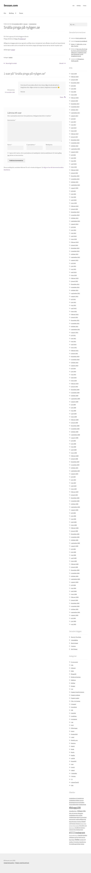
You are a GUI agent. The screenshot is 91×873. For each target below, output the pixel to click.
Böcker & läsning (75, 677)
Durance (78, 823)
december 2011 (75, 320)
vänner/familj (75, 782)
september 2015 (75, 185)
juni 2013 (73, 266)
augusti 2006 (74, 510)
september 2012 (75, 293)
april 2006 (73, 522)
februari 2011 (74, 350)
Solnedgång (74, 640)
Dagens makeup (75, 695)
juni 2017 (73, 122)
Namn (9, 145)
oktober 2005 (74, 540)
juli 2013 (73, 263)
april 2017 (73, 128)
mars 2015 (74, 203)
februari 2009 (74, 420)
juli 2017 (73, 119)
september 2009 (75, 398)
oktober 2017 (74, 110)
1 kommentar (32, 24)
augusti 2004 (74, 582)
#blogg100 (75, 807)
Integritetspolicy (9, 863)
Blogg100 (73, 674)
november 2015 (75, 179)
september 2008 (75, 435)
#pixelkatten (72, 811)
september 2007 (75, 471)
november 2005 (75, 537)
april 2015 (73, 200)
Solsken (82, 840)
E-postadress (31, 145)
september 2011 (75, 329)
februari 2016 (74, 170)
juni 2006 (73, 516)
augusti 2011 (74, 332)
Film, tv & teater (75, 701)
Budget (73, 686)
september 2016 (75, 149)
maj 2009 (73, 410)
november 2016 (75, 143)
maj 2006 (73, 519)
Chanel (83, 821)
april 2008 (73, 450)
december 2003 (75, 603)
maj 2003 (73, 624)
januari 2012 (74, 317)
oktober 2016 (74, 146)
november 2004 (75, 573)
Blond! (61, 63)
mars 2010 (74, 380)
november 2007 (75, 465)
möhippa (71, 837)
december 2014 (75, 212)
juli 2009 (73, 404)
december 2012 (75, 284)
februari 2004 (74, 597)
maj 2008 (73, 447)
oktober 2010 (74, 362)
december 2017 (75, 104)
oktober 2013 (74, 254)
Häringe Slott (79, 829)
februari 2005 (74, 564)
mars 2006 (74, 525)
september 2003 (75, 612)
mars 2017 (74, 131)
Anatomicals (72, 819)
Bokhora (73, 680)
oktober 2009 (74, 395)
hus (75, 829)
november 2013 (75, 251)
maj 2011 (73, 341)
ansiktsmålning (80, 819)
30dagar (80, 811)
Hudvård (73, 713)
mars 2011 (74, 347)
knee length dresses (73, 835)
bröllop (79, 821)
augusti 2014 (74, 224)
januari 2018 (74, 101)
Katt (72, 725)
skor (72, 764)
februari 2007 (74, 492)
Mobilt (73, 746)
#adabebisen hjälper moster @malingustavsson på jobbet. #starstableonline (76, 802)
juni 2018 (73, 88)
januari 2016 (74, 173)
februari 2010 (74, 383)
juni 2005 (73, 552)
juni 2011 (73, 338)
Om (73, 5)
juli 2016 (73, 155)
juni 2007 (73, 480)
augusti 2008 (74, 438)
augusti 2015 (74, 188)
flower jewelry (76, 825)
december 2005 (75, 534)
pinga (13, 50)
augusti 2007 (74, 474)
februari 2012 (74, 314)
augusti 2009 (74, 401)
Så (84, 840)
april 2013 (73, 272)
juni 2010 (73, 371)
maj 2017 (73, 125)
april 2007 (73, 486)
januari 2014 (74, 245)
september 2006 (75, 507)
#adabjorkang (82, 804)
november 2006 (75, 501)
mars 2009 (74, 417)
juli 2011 (73, 335)
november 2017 (75, 107)
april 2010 (73, 377)
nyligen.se (22, 39)
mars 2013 (74, 275)
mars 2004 (74, 594)
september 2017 (75, 113)
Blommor (74, 821)
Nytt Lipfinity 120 (81, 38)
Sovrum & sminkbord (81, 41)
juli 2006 (73, 513)
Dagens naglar (75, 698)
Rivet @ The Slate (76, 637)
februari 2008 (74, 456)
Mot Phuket (74, 649)
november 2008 (75, 429)
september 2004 (75, 579)
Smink (73, 767)
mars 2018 (74, 95)
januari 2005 (74, 567)
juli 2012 (73, 299)
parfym (76, 837)
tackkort (71, 842)
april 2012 (73, 308)
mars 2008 (74, 453)
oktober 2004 (74, 576)
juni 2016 (73, 158)
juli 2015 (73, 191)
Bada (70, 821)
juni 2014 (73, 230)
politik (73, 758)
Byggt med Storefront (22, 863)
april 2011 (73, 344)
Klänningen (74, 728)
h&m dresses (72, 827)
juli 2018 (73, 86)
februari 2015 (74, 206)
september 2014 (75, 221)
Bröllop (79, 5)
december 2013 (75, 248)
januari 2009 (74, 422)
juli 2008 (73, 441)
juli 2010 (73, 368)
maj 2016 (73, 161)
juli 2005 (73, 549)
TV (72, 779)
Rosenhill (73, 761)
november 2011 (75, 323)
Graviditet (74, 707)
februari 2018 (74, 98)
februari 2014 (74, 242)
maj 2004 (73, 588)
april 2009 (73, 413)
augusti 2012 (74, 296)
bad (85, 819)
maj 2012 (73, 305)
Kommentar (11, 120)
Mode (72, 749)
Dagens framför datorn (77, 692)
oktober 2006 (74, 504)
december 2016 (75, 140)
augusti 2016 (74, 152)
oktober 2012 (74, 290)
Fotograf (73, 704)
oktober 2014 (74, 218)
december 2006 (75, 498)
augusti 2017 (74, 116)
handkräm (77, 828)
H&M (86, 825)
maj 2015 (73, 197)
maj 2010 (73, 374)
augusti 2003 (74, 615)
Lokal (72, 737)
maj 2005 (73, 555)
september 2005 (75, 543)
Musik (72, 752)
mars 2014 (74, 239)
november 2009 (75, 392)
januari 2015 (74, 209)
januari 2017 (74, 137)
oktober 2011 (74, 326)
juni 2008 (73, 444)
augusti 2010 (74, 365)
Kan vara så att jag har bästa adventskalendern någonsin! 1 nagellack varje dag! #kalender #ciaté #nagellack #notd (79, 52)
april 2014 (73, 236)
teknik (10, 57)
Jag (72, 722)
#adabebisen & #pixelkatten (76, 798)
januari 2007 (74, 495)
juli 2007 (73, 477)
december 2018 (75, 83)
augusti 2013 (74, 260)
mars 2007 (74, 489)
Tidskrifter (74, 773)
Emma (73, 44)
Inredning (73, 716)
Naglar (73, 755)
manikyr (85, 835)
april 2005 (73, 558)
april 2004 (73, 591)
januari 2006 (74, 531)
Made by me (74, 740)
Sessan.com (11, 5)
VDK (72, 785)
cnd (70, 823)
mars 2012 (74, 311)
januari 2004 (74, 600)
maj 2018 (73, 92)
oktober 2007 (74, 468)
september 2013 (75, 257)
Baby (72, 671)
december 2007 (75, 462)
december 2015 (75, 176)
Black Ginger (74, 643)
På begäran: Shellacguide (77, 60)
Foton (84, 5)
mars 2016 (74, 167)
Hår (72, 710)
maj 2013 (73, 269)
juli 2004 (73, 585)
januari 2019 (74, 79)
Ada (72, 665)
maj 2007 (73, 483)
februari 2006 (74, 528)
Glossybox (82, 825)
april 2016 (73, 164)
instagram (74, 719)
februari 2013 (74, 278)
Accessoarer (74, 662)
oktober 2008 (74, 432)
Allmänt (73, 668)
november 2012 (75, 287)
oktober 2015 (74, 182)
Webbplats (49, 145)
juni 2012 (73, 302)
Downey (74, 823)
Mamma (73, 743)
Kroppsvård (74, 734)
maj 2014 (73, 233)
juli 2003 (73, 618)
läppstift (80, 835)
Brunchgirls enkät (11, 63)
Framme (73, 646)
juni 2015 (73, 194)
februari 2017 (74, 134)
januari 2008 (74, 459)
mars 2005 (74, 561)
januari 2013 (74, 281)
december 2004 (75, 570)
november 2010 (75, 359)
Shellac (77, 840)
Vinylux (82, 844)
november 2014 (75, 215)
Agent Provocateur (82, 817)
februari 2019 (74, 76)
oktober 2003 (74, 609)
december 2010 (75, 356)
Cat (72, 689)
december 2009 (75, 389)
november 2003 (75, 606)
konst (72, 731)
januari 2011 (74, 353)
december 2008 (75, 425)
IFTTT (72, 832)
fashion (82, 823)
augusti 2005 (74, 546)
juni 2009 (73, 407)
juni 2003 (73, 621)
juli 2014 (73, 227)
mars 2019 (74, 73)
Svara (61, 97)
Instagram (80, 832)
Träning (73, 776)
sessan (25, 24)
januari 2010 (74, 386)
